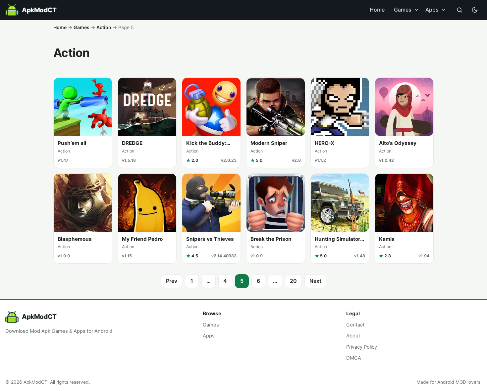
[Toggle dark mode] (475, 10)
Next (315, 281)
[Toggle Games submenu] (416, 10)
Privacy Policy (361, 347)
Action (103, 27)
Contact (355, 325)
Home (377, 9)
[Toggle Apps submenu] (443, 10)
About (353, 336)
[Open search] (459, 10)
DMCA (353, 358)
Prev (171, 281)
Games (402, 9)
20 (293, 281)
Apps (432, 9)
